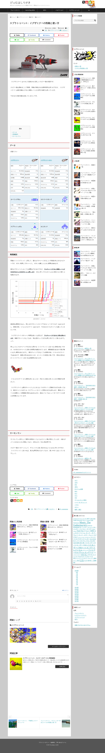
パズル (77, 504)
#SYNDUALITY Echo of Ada (79, 518)
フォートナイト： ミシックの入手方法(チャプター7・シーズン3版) (88, 222)
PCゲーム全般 (79, 489)
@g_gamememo (63, 509)
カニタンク (44, 226)
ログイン (66, 590)
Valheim (93, 529)
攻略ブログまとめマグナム (82, 625)
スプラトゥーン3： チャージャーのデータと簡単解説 (88, 95)
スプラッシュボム (16, 226)
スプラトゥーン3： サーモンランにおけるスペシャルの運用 (58, 547)
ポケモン (84, 554)
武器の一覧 (78, 66)
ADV (76, 482)
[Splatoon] (23, 635)
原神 (89, 560)
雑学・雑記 (78, 509)
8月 (77, 572)
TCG (76, 495)
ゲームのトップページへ (59, 646)
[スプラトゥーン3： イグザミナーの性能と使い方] (46, 35)
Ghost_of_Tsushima (86, 520)
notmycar (90, 525)
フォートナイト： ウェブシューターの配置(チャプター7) (88, 174)
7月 (77, 574)
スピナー (65, 30)
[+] (40, 601)
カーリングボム (15, 199)
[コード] (33, 601)
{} (37, 601)
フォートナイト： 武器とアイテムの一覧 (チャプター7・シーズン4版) (88, 268)
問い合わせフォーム (61, 742)
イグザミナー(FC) (46, 160)
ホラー (77, 507)
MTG (44, 10)
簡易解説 (15, 134)
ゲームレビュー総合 (80, 500)
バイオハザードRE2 (80, 545)
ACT (76, 480)
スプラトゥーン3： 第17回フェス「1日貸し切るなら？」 (88, 87)
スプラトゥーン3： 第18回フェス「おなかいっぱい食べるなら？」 (57, 540)
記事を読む (62, 666)
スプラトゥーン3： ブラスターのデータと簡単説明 (88, 142)
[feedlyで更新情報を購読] (90, 2)
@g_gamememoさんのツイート (82, 472)
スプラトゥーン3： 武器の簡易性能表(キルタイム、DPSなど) (58, 526)
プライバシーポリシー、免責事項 (47, 742)
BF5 (86, 518)
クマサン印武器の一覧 (81, 68)
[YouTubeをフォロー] (86, 2)
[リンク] (36, 601)
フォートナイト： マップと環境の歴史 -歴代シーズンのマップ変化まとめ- (88, 237)
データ (14, 132)
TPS (46, 30)
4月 (77, 579)
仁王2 (81, 560)
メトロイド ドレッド (87, 558)
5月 (77, 577)
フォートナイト (15, 10)
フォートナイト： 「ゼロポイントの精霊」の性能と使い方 (88, 206)
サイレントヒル (81, 537)
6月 (77, 576)
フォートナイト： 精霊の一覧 (82, 348)
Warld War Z (81, 531)
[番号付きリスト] (26, 601)
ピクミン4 (85, 550)
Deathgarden (79, 520)
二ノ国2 (77, 560)
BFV (88, 518)
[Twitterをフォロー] (83, 2)
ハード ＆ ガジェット (81, 502)
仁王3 (85, 560)
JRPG (76, 487)
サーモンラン (16, 136)
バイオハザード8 (90, 543)
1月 (77, 584)
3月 (77, 581)
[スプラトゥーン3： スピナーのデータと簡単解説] (16, 664)
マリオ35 (86, 556)
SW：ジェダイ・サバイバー (86, 527)
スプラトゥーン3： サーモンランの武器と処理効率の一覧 (88, 150)
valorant (74, 531)
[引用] (31, 601)
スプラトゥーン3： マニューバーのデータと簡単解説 (88, 127)
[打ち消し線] (24, 601)
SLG (76, 493)
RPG (76, 491)
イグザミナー (15, 160)
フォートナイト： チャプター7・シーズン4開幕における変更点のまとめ (88, 253)
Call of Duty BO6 (30, 10)
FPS (76, 484)
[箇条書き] (29, 601)
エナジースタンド (46, 199)
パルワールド (59, 10)
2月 (77, 582)
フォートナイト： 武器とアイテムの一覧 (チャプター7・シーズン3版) (88, 190)
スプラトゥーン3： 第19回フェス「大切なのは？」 (57, 533)
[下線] (22, 601)
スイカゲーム (87, 537)
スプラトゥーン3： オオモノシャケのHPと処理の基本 (88, 111)
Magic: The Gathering (82, 523)
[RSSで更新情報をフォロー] (93, 2)
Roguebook (76, 527)
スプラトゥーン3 (74, 10)
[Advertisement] (39, 111)
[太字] (17, 601)
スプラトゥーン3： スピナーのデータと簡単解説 (39, 658)
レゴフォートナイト (80, 615)
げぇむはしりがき (20, 2)
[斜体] (20, 601)
